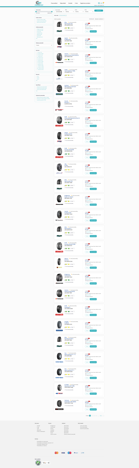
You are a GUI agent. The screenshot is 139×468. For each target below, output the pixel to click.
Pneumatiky (54, 3)
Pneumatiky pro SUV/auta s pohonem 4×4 (45, 442)
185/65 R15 (66, 432)
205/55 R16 (66, 425)
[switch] (49, 462)
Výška (76, 9)
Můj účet (101, 3)
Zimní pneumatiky (83, 427)
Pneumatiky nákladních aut (42, 444)
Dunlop (51, 428)
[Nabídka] (50, 462)
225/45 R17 (66, 427)
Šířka (66, 9)
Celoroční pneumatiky (84, 428)
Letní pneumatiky (83, 425)
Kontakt (70, 3)
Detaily (87, 31)
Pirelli (51, 432)
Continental (52, 427)
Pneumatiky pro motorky (42, 445)
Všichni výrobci (53, 434)
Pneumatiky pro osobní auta (42, 441)
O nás (76, 3)
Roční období (57, 9)
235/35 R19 (66, 431)
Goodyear (52, 430)
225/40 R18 (66, 428)
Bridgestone (52, 425)
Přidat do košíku (93, 31)
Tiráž (38, 428)
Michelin (52, 431)
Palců (86, 9)
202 (101, 415)
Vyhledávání (99, 10)
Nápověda (63, 3)
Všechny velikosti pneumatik (69, 434)
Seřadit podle (91, 18)
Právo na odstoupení (41, 431)
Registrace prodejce (85, 3)
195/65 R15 (66, 430)
